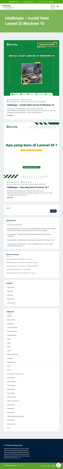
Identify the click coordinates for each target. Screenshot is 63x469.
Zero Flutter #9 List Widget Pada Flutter (28, 262)
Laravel (18, 101)
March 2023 (10, 299)
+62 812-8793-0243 (14, 1)
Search (8, 208)
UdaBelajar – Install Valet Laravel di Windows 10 (30, 105)
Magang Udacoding (12, 354)
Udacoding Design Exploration (15, 416)
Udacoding (7, 6)
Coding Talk (10, 323)
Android (9, 316)
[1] (58, 466)
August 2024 (10, 287)
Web (8, 428)
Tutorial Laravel (24, 101)
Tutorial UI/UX (11, 404)
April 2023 (10, 295)
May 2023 (10, 291)
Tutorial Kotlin (11, 393)
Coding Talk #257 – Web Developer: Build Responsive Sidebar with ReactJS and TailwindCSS (29, 235)
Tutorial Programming (34, 101)
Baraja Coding (12, 101)
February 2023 (11, 303)
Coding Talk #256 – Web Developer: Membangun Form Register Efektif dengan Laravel (31, 240)
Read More (10, 115)
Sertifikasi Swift (11, 362)
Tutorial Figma (11, 385)
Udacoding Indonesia (11, 259)
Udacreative (21, 465)
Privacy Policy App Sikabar (14, 224)
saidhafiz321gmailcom (11, 262)
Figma (9, 339)
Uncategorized (11, 424)
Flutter (9, 343)
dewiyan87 (8, 269)
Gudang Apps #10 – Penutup (25, 259)
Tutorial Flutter (11, 389)
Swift (8, 366)
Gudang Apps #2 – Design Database (22, 269)
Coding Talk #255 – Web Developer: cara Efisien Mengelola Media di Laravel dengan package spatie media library (30, 244)
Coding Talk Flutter (12, 327)
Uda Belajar (43, 101)
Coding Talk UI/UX (12, 331)
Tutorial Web (10, 408)
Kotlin (8, 347)
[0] (57, 6)
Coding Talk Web (11, 335)
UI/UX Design (10, 420)
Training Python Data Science (15, 374)
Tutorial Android (11, 381)
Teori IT (9, 370)
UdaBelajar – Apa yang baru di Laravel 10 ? (28, 187)
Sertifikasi (10, 358)
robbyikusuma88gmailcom (12, 273)
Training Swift (11, 377)
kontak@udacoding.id (28, 1)
